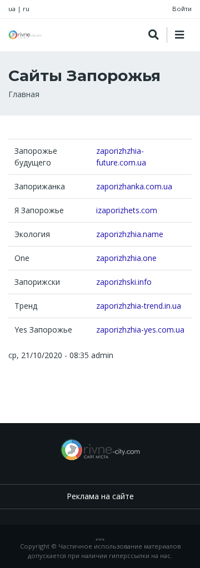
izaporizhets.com (126, 210)
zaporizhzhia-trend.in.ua (138, 305)
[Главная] (25, 34)
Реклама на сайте (100, 496)
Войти (182, 8)
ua (12, 8)
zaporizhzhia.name (129, 234)
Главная (23, 94)
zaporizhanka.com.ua (134, 186)
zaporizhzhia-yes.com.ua (140, 329)
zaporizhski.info (124, 282)
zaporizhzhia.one (126, 258)
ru (26, 8)
